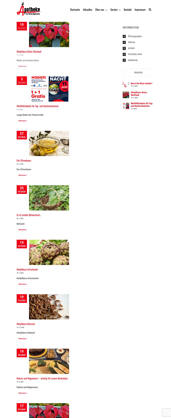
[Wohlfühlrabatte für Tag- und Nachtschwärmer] (126, 104)
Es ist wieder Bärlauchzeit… (29, 215)
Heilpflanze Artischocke (27, 269)
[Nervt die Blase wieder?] (126, 83)
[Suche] (150, 9)
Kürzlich (138, 72)
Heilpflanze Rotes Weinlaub (29, 51)
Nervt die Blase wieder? (141, 83)
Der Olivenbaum (24, 160)
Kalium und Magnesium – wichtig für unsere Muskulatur (42, 378)
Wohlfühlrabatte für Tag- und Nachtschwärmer (38, 106)
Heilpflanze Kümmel (26, 324)
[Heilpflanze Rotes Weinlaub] (126, 93)
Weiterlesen (22, 66)
